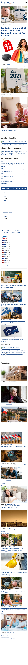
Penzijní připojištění (5, 576)
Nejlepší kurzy (16, 188)
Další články (14, 638)
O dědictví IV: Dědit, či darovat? (8, 130)
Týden (5, 196)
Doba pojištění (4, 551)
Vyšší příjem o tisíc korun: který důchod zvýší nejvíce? (13, 591)
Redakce (8, 64)
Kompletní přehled (6, 265)
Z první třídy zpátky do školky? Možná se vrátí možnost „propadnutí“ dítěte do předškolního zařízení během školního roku (14, 609)
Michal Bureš (9, 24)
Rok (5, 200)
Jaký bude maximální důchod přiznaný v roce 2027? (13, 96)
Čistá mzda (3, 324)
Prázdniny (3, 289)
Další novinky (4, 183)
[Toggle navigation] (26, 2)
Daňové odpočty (5, 533)
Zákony (2, 613)
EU (1, 449)
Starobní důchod (5, 637)
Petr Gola (9, 94)
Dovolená (3, 509)
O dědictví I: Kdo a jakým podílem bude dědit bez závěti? (14, 405)
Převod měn (23, 188)
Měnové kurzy (6, 188)
